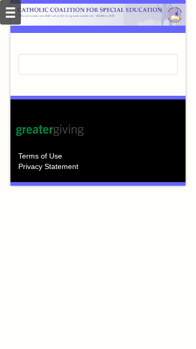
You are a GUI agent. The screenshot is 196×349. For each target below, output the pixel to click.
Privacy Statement (48, 166)
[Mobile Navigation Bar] (10, 12)
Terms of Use (40, 156)
